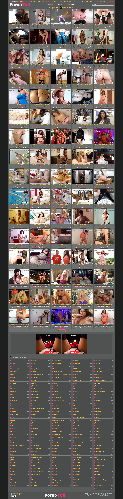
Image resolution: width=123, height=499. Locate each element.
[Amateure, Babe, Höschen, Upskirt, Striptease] (61, 116)
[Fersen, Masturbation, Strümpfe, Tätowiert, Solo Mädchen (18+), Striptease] (82, 36)
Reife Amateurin (83, 443)
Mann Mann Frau (62, 482)
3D (20, 360)
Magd (62, 477)
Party (68, 146)
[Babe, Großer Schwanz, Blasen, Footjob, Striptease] (19, 316)
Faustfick (41, 414)
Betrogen (20, 423)
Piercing (83, 420)
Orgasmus (83, 403)
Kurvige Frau (62, 440)
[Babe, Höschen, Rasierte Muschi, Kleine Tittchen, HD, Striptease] (104, 316)
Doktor (41, 371)
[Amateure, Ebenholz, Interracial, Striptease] (61, 156)
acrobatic (56, 1)
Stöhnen (104, 423)
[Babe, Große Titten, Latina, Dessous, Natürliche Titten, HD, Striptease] (104, 96)
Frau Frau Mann (41, 448)
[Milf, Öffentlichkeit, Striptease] (61, 16)
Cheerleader (20, 471)
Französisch (17, 166)
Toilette (104, 434)
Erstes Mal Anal (41, 406)
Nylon (45, 86)
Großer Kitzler (62, 369)
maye (110, 1)
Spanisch (20, 247)
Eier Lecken (68, 307)
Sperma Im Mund (104, 388)
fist (61, 1)
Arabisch (86, 146)
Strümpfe (41, 47)
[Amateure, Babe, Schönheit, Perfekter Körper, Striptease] (19, 216)
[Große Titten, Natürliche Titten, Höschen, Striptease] (82, 296)
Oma (83, 397)
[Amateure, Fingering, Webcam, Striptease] (82, 96)
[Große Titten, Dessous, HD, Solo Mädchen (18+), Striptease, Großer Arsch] (19, 76)
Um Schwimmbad (104, 451)
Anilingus (20, 377)
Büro (20, 457)
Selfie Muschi (104, 369)
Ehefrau (41, 388)
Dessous (22, 86)
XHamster (27, 10)
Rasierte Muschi (65, 226)
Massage (83, 360)
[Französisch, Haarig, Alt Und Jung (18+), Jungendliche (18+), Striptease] (19, 156)
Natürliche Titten (59, 46)
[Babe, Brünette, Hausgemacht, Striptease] (61, 76)
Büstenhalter (20, 460)
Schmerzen (83, 471)
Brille (20, 440)
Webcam (15, 107)
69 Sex (20, 363)
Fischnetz (41, 428)
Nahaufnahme (58, 186)
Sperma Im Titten (104, 391)
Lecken (62, 463)
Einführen (41, 394)
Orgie (59, 147)
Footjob (17, 327)
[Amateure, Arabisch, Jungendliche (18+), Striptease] (82, 136)
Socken (104, 374)
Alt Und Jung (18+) (20, 167)
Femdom (101, 27)
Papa (83, 408)
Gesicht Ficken (41, 468)
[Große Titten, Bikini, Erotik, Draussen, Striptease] (104, 256)
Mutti (60, 66)
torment (51, 1)
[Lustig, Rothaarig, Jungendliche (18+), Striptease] (19, 196)
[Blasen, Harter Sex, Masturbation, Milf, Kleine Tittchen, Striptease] (104, 176)
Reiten (48, 287)
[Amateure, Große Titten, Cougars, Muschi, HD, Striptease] (82, 256)
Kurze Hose (62, 443)
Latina (102, 66)
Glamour (41, 480)
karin (39, 1)
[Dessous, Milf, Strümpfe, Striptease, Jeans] (61, 276)
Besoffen (20, 417)
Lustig (16, 206)
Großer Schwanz (99, 126)
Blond (111, 86)
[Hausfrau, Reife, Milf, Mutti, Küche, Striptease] (61, 196)
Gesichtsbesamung (38, 46)
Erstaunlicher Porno (41, 403)
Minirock (83, 369)
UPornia (27, 30)
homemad (104, 1)
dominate (29, 1)
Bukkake (20, 451)
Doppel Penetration (23, 67)
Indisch (62, 406)
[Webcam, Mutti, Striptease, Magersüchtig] (61, 236)
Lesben (62, 471)
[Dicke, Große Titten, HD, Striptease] (19, 256)
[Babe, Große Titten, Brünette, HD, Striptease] (82, 116)
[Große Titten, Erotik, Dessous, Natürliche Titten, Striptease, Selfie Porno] (19, 276)
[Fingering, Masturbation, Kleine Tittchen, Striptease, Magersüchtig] (19, 176)
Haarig (46, 46)
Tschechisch (104, 443)
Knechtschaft (103, 26)
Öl (104, 488)
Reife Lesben (83, 445)
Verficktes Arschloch (104, 460)
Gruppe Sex (62, 146)
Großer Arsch (104, 247)
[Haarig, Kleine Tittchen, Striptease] (82, 76)
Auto (20, 394)
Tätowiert (78, 47)
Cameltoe (20, 463)
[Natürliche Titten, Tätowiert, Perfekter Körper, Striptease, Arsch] (82, 236)
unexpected (44, 1)
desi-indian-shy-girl (90, 1)
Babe (77, 26)
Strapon (108, 67)
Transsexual (104, 440)
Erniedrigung (41, 397)
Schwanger (83, 474)
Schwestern (83, 480)
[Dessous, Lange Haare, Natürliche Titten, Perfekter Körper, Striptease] (19, 136)
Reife (40, 26)
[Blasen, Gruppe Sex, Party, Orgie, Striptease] (61, 136)
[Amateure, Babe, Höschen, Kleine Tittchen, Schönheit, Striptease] (40, 316)
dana (83, 1)
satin (20, 1)
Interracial (68, 166)
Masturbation (83, 46)
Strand (104, 406)
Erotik (110, 266)
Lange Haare (23, 146)
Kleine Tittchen (101, 67)
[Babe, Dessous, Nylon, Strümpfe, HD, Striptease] (40, 76)
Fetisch (89, 26)
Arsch (20, 386)
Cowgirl (20, 482)
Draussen (61, 106)
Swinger (104, 425)
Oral (83, 400)
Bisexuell (20, 428)
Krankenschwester (62, 437)
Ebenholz (62, 166)
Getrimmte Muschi (37, 187)
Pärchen (103, 87)
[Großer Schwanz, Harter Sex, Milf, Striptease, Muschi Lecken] (104, 116)
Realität (42, 106)
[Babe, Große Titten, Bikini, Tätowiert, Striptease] (40, 56)
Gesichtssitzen (41, 474)
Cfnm (20, 468)
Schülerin (104, 363)
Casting (20, 465)
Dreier (65, 187)
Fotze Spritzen (41, 443)
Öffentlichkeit (60, 26)
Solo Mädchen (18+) (86, 47)
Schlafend (83, 465)
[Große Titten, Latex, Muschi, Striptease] (104, 196)
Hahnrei (62, 386)
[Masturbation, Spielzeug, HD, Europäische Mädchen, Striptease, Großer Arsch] (40, 216)
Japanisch (62, 414)
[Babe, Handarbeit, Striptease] (40, 296)
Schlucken (83, 468)
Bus (20, 454)
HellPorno (69, 10)
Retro (83, 451)
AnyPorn (48, 10)
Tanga (104, 428)
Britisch (20, 443)
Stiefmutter (104, 403)
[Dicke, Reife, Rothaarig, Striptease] (40, 16)
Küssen (62, 451)
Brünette (101, 47)
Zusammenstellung (104, 480)
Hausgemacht (23, 26)
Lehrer (62, 468)
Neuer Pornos (61, 4)
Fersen (76, 46)
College (20, 477)
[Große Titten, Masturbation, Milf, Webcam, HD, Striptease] (19, 96)
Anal (35, 286)
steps (70, 1)
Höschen (67, 126)
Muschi (35, 146)
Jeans (65, 287)
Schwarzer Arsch (83, 477)
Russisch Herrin (83, 463)
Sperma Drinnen (104, 386)
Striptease (25, 27)
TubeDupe (111, 10)
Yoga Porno (104, 477)
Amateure (16, 26)
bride (24, 1)
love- (79, 1)
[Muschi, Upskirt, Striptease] (40, 136)
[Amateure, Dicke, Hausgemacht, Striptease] (82, 216)
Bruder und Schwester (20, 445)
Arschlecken (20, 388)
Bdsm (20, 408)
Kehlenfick (14, 67)
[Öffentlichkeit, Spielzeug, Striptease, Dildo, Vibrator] (19, 36)
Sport (104, 397)
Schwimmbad (83, 482)
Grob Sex (41, 485)
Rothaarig (45, 26)
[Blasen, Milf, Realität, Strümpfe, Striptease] (40, 96)
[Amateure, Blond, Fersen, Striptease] (104, 156)
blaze (34, 1)
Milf (55, 26)
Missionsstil (83, 371)
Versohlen (104, 463)
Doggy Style (110, 26)
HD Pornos (71, 4)
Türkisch (104, 448)
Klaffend (62, 428)
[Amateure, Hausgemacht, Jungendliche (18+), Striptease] (19, 16)
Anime (20, 380)
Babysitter (20, 400)
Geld (41, 465)
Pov (80, 67)
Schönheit (25, 226)
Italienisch (46, 126)
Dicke (36, 26)
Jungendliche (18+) (16, 27)
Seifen (104, 366)
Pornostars (82, 27)
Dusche (41, 383)
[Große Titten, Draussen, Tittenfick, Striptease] (61, 256)
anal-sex (99, 1)
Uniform (104, 454)
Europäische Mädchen (38, 227)
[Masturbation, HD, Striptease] (40, 156)
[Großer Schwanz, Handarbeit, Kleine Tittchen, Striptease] (82, 156)
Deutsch (67, 46)
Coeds (20, 474)
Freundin (41, 451)
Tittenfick (69, 266)
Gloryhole (41, 482)
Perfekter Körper (25, 147)
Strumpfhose (104, 414)
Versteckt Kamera (104, 465)
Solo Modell (104, 377)
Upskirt (59, 127)
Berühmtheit (20, 414)
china (75, 1)
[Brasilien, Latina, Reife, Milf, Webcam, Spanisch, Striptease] (19, 236)
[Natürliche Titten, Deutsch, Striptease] (61, 36)
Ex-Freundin (41, 411)
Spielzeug (24, 46)
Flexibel (41, 434)
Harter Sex (34, 47)
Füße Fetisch (40, 206)
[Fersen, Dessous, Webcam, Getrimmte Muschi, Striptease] (40, 176)
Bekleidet (20, 411)
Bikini (105, 46)
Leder (62, 465)
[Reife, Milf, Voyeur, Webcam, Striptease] (82, 176)
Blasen (97, 26)
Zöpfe (104, 482)
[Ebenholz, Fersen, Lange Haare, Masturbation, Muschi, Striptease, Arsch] (82, 196)
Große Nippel (62, 360)
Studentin (104, 420)
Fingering (83, 106)
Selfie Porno (104, 371)
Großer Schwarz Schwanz (62, 374)
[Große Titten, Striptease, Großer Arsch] (104, 236)
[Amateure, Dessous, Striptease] (104, 276)
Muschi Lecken (107, 127)
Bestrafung (20, 420)
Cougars (90, 266)
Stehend (104, 400)
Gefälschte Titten (64, 227)
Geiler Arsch (41, 460)
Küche (58, 207)
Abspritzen (18, 307)
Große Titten (83, 26)
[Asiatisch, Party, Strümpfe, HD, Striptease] (104, 136)
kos (114, 1)
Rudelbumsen (83, 457)
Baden (20, 403)
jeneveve (66, 1)
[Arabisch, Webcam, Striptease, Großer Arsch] (40, 256)
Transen (104, 437)
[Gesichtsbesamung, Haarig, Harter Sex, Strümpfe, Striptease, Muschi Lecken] (40, 36)
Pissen (83, 423)
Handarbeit (107, 27)
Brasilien (14, 246)
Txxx (91, 10)
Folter (41, 437)
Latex (105, 206)
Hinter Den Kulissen (62, 400)
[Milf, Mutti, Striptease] (61, 56)
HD (26, 86)
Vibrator (25, 47)
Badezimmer (20, 406)
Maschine (62, 485)
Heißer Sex (50, 4)
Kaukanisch (62, 423)
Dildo (20, 47)
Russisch (83, 460)
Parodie (83, 411)
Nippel (83, 391)
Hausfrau (56, 206)
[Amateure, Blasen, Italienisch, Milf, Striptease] (40, 116)
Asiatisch (98, 146)
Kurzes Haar (62, 445)
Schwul (83, 485)
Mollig (83, 374)
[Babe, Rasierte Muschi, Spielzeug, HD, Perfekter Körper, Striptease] (82, 316)
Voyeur (84, 186)
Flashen (41, 431)
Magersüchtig (62, 247)
